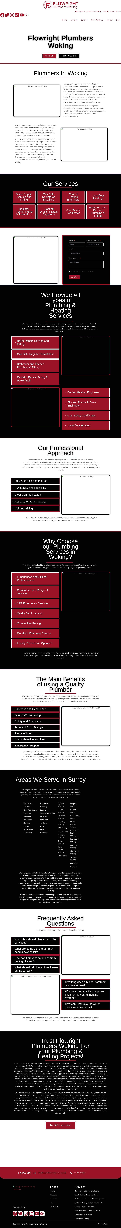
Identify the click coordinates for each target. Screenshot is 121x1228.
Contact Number (93, 241)
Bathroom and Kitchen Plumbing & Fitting (97, 211)
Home (64, 20)
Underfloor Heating (98, 197)
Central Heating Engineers (73, 197)
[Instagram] (12, 15)
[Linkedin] (17, 15)
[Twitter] (7, 15)
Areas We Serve (97, 20)
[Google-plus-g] (26, 15)
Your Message (74, 258)
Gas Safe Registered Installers (48, 197)
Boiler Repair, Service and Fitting (24, 197)
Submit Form (74, 277)
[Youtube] (21, 15)
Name (71, 241)
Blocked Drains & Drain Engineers (49, 211)
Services (84, 20)
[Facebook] (2, 15)
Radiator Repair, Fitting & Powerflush (24, 211)
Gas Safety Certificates (73, 212)
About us (74, 20)
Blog (117, 20)
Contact (109, 20)
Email (71, 249)
